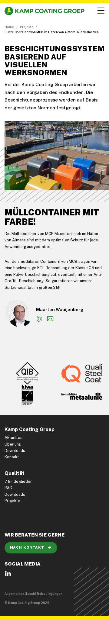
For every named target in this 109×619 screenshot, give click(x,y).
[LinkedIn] (8, 575)
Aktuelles (13, 437)
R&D (8, 487)
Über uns (13, 444)
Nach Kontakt (27, 547)
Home (9, 27)
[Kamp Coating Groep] (44, 11)
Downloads (15, 450)
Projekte (27, 27)
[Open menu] (100, 11)
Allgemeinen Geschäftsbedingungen (33, 593)
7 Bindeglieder (18, 481)
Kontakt (12, 457)
